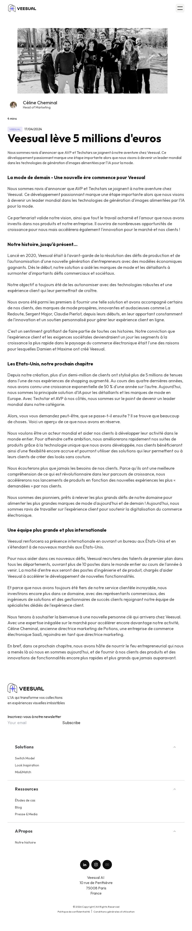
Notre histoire (25, 842)
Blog (18, 807)
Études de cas (25, 800)
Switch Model (25, 758)
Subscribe (71, 722)
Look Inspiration (27, 765)
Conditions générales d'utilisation (114, 911)
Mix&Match (23, 772)
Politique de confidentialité (74, 911)
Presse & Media (26, 814)
